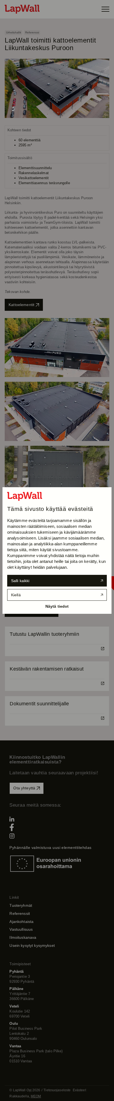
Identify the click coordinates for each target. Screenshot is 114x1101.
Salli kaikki (20, 580)
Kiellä (16, 595)
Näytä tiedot (57, 606)
